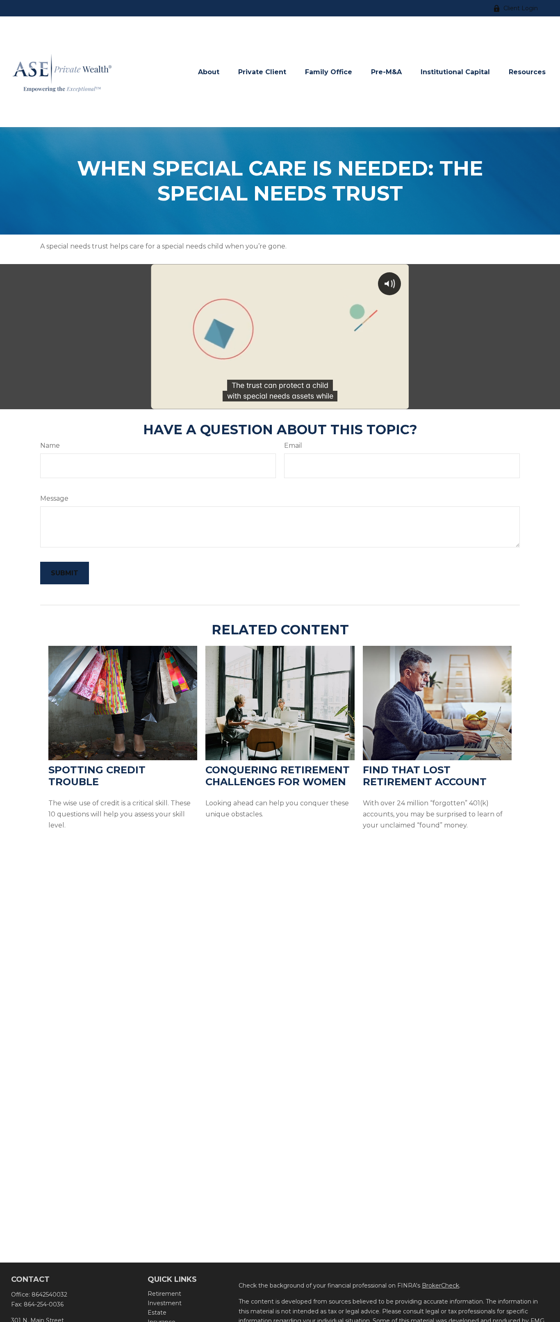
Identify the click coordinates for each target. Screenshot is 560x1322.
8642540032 (49, 1294)
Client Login (520, 8)
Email (293, 445)
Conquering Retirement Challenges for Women (277, 776)
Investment (165, 1303)
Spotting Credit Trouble (97, 776)
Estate (157, 1312)
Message (54, 498)
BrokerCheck (440, 1285)
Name (50, 445)
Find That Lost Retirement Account (425, 776)
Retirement (164, 1293)
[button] (209, 71)
